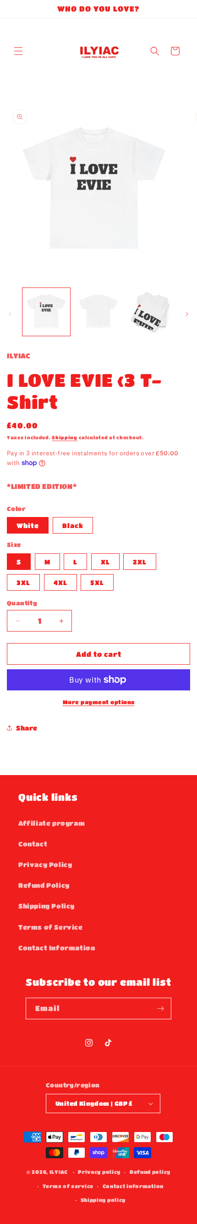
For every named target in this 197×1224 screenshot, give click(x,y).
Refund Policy (44, 885)
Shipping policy (103, 1200)
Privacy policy (99, 1172)
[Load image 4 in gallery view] (150, 312)
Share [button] (27, 727)
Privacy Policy (45, 864)
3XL (23, 582)
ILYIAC (58, 1172)
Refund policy (150, 1172)
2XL (140, 561)
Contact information (133, 1186)
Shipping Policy (46, 905)
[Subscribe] (161, 1008)
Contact (32, 843)
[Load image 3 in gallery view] (98, 312)
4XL (60, 582)
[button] (18, 51)
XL (105, 561)
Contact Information (56, 947)
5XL (97, 582)
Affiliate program (51, 823)
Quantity (22, 602)
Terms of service (68, 1186)
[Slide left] (10, 314)
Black (72, 525)
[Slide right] (187, 314)
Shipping (64, 437)
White (27, 525)
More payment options (99, 702)
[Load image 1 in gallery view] (46, 312)
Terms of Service (50, 927)
